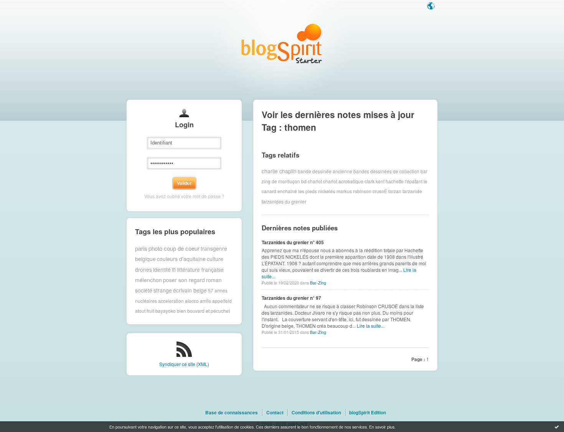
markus (344, 191)
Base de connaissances (231, 412)
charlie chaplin (279, 171)
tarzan (394, 191)
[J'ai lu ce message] (557, 427)
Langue (431, 6)
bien (181, 310)
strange (162, 290)
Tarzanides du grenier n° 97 (291, 297)
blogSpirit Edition (367, 412)
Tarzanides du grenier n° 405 (293, 242)
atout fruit (144, 310)
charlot (315, 181)
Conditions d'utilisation (316, 412)
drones (143, 269)
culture (215, 259)
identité (162, 269)
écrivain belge (190, 290)
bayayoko (165, 310)
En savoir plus (381, 427)
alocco (192, 300)
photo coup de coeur (174, 248)
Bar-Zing (318, 283)
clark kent (374, 181)
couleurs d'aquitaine (181, 259)
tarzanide (412, 191)
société (143, 290)
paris (141, 248)
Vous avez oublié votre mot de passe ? (184, 196)
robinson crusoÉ (370, 191)
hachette (395, 181)
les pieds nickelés (316, 191)
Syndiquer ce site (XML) (184, 364)
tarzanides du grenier (284, 201)
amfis (205, 300)
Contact (275, 412)
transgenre (214, 248)
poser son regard (184, 280)
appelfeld (222, 300)
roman (214, 280)
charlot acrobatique (343, 181)
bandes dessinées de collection (386, 171)
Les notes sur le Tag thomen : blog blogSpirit (282, 43)
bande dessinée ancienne (325, 171)
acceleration (171, 300)
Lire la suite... (370, 325)
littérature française (200, 269)
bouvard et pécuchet (208, 310)
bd (304, 181)
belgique (145, 259)
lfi (174, 269)
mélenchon (148, 280)
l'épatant (413, 181)
